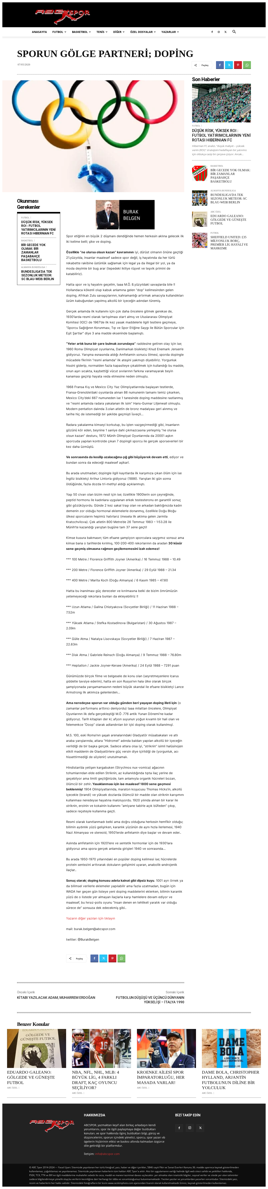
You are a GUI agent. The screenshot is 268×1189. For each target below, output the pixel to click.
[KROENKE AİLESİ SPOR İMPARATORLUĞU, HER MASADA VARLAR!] (166, 1048)
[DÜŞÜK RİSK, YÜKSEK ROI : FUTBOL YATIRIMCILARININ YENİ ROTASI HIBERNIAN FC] (221, 103)
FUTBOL (57, 32)
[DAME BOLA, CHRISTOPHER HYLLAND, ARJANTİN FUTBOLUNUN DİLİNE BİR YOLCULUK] (231, 1048)
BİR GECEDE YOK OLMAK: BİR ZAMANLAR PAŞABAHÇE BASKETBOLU (33, 252)
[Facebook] (212, 32)
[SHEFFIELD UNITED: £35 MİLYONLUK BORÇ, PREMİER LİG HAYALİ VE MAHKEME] (199, 240)
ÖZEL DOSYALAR (141, 32)
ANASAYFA (39, 32)
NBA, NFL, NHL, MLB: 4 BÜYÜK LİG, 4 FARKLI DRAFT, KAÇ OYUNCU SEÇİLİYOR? (95, 1080)
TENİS (100, 32)
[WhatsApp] (247, 65)
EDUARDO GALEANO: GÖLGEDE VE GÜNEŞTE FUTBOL (228, 219)
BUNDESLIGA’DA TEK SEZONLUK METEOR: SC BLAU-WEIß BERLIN (37, 275)
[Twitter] (225, 32)
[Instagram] (219, 32)
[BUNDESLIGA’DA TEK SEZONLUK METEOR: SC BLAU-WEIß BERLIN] (199, 198)
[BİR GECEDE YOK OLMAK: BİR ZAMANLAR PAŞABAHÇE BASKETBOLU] (199, 173)
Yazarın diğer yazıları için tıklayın (90, 918)
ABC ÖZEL (216, 212)
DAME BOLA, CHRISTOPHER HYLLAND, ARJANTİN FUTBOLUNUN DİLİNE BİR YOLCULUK (230, 1080)
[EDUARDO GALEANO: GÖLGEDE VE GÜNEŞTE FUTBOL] (199, 219)
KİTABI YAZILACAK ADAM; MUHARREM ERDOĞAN (56, 997)
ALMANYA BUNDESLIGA (33, 267)
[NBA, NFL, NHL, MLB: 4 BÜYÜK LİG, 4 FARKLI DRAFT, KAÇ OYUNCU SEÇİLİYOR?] (101, 1048)
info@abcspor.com (107, 1154)
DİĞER (117, 32)
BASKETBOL (80, 32)
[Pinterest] (238, 65)
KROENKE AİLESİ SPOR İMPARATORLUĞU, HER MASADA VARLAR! (161, 1077)
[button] (234, 32)
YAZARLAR (168, 32)
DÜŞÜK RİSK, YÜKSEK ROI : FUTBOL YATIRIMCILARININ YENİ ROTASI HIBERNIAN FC (38, 227)
